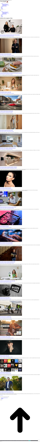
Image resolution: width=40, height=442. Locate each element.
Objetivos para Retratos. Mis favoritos (4, 355)
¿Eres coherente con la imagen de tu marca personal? (6, 391)
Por (7, 93)
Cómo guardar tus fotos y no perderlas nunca (5, 316)
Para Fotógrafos (2, 112)
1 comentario (10, 373)
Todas (0, 93)
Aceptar (29, 440)
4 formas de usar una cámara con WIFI (5, 297)
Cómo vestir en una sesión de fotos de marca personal (6, 130)
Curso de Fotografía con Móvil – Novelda (5, 336)
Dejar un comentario (12, 93)
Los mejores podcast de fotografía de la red (5, 372)
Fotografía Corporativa (3, 93)
